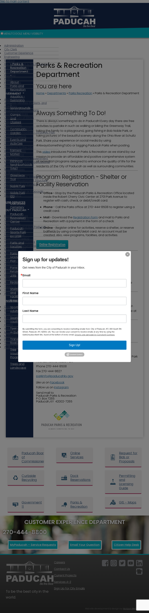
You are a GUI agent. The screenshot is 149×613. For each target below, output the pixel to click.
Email (26, 275)
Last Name (30, 310)
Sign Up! (74, 344)
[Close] (127, 254)
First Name (31, 293)
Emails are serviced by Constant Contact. (95, 334)
